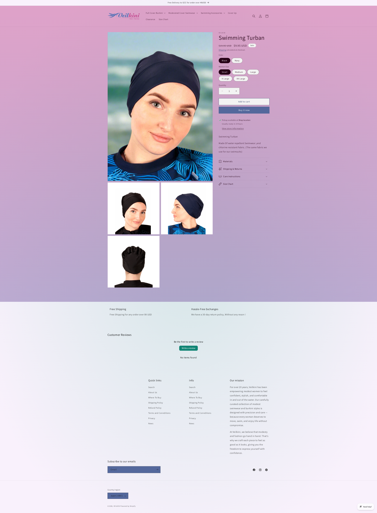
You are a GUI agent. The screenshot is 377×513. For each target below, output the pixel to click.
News (150, 423)
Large (253, 72)
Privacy (151, 418)
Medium (239, 72)
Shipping (222, 50)
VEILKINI (117, 506)
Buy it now (244, 110)
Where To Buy (154, 397)
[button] (155, 13)
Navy (237, 60)
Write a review (188, 348)
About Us (152, 392)
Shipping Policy (155, 402)
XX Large (241, 78)
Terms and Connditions (159, 413)
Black (224, 60)
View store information (233, 128)
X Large (225, 78)
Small (225, 72)
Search (151, 387)
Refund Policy (154, 408)
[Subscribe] (157, 469)
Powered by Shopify (128, 506)
